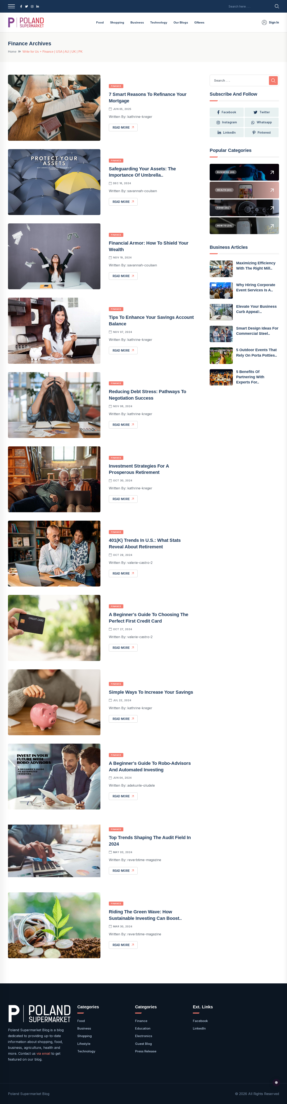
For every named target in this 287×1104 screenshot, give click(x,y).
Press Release (145, 1051)
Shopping (117, 22)
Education (142, 1028)
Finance (116, 86)
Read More (121, 127)
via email (43, 1053)
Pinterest (264, 132)
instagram (229, 122)
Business (137, 22)
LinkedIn (229, 132)
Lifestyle (83, 1044)
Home (12, 51)
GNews (199, 22)
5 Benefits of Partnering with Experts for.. (250, 377)
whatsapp (264, 122)
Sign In (274, 22)
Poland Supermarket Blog (28, 1094)
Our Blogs (181, 22)
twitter (264, 112)
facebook (229, 112)
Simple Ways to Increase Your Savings (151, 692)
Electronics (143, 1036)
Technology (158, 22)
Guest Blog (143, 1044)
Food (100, 22)
